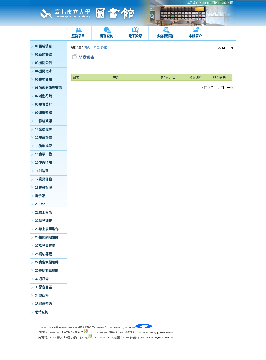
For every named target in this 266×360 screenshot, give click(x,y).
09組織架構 (43, 112)
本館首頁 (192, 2)
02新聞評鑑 (43, 54)
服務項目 (78, 36)
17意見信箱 (43, 179)
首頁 (87, 47)
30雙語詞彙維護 (47, 270)
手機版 (215, 2)
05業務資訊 (43, 79)
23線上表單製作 (47, 229)
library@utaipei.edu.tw (161, 332)
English (204, 2)
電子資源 (135, 36)
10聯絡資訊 (43, 121)
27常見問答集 (45, 245)
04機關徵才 (43, 71)
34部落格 (42, 295)
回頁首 (208, 88)
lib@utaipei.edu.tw (164, 337)
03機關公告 (43, 63)
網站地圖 (227, 2)
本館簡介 (195, 36)
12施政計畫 (43, 137)
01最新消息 (43, 46)
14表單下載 (43, 154)
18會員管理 (43, 187)
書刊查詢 (106, 36)
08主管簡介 (43, 104)
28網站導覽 (43, 254)
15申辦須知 (43, 162)
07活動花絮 (43, 96)
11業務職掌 (43, 129)
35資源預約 (43, 304)
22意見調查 (43, 220)
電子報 (40, 196)
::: (31, 42)
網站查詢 (41, 312)
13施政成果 (43, 146)
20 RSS (41, 204)
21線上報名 (43, 212)
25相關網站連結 (47, 237)
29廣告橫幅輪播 (47, 262)
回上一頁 (227, 48)
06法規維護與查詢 (48, 88)
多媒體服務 (165, 36)
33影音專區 (43, 287)
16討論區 (42, 171)
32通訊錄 (42, 279)
